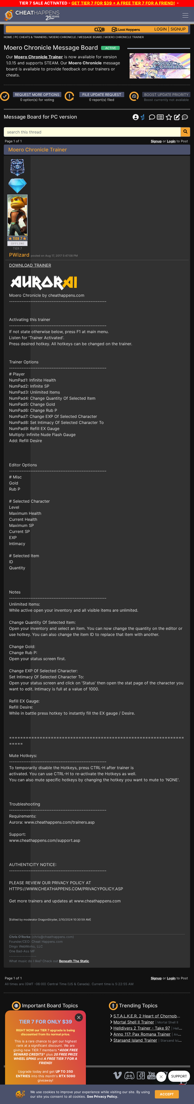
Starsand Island (172, 1040)
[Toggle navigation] (185, 15)
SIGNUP (178, 29)
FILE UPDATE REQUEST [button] (101, 94)
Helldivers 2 (182, 1028)
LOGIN (160, 29)
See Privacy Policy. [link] (102, 1096)
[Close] (79, 1017)
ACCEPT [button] (167, 1094)
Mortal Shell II (167, 1022)
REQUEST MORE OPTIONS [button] (37, 94)
